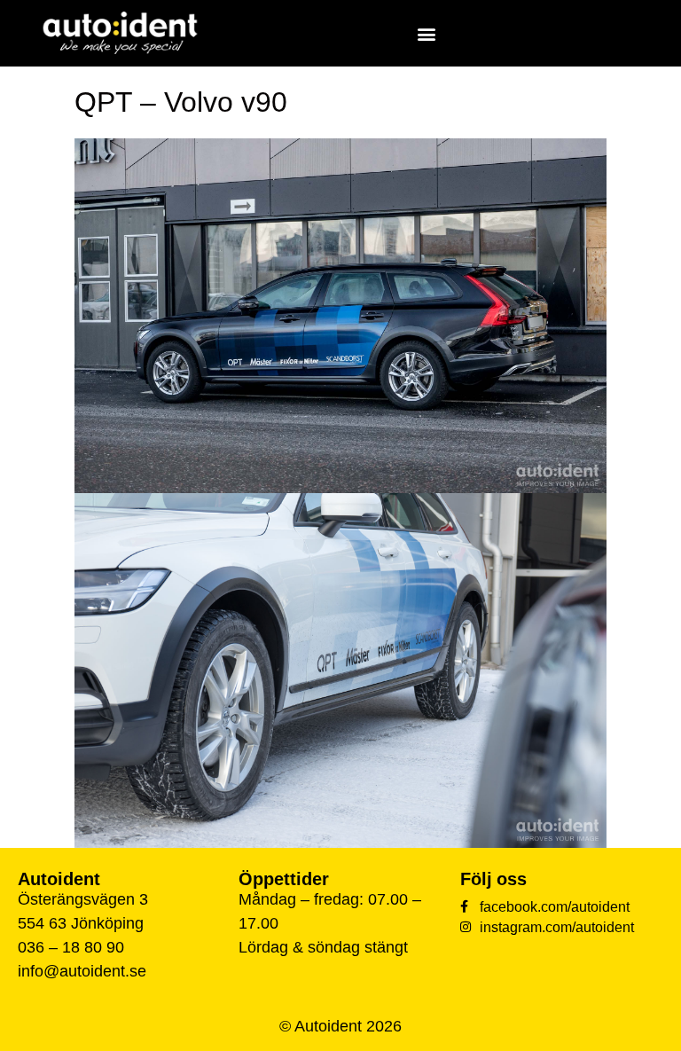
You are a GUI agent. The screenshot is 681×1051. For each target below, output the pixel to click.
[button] (427, 33)
